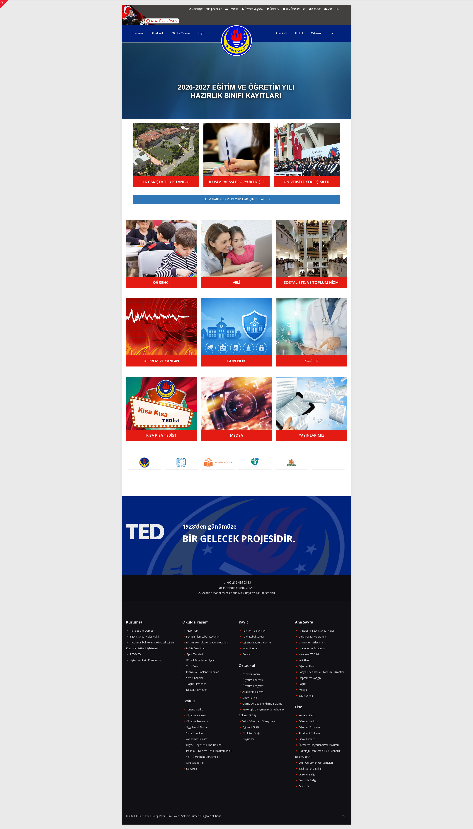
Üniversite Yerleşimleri (312, 642)
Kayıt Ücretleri (250, 648)
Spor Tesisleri (195, 654)
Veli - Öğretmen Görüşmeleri (203, 756)
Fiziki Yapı (192, 630)
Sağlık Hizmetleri (196, 684)
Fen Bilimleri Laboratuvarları (203, 636)
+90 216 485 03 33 (239, 583)
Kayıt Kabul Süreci (253, 636)
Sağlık (302, 684)
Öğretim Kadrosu (196, 715)
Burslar (246, 654)
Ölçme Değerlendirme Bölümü (204, 745)
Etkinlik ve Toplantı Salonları (202, 672)
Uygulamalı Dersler (197, 727)
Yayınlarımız (306, 695)
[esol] (181, 480)
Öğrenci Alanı (306, 666)
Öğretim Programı (197, 721)
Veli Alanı (304, 660)
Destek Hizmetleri (196, 689)
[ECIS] (181, 463)
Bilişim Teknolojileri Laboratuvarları (207, 642)
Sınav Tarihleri (194, 733)
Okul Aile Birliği (195, 762)
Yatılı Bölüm (193, 666)
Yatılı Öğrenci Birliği (310, 768)
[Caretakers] (291, 463)
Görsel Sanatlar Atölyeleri (201, 660)
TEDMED (135, 654)
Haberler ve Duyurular (313, 648)
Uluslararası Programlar (313, 636)
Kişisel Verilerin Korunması (145, 660)
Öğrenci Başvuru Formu (256, 642)
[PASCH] (328, 463)
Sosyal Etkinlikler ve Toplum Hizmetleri (322, 672)
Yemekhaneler (194, 678)
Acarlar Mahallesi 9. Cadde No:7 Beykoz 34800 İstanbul (238, 593)
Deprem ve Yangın (310, 678)
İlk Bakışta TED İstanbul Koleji (316, 630)
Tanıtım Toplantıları (254, 630)
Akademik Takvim (196, 739)
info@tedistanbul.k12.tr (239, 588)
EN (337, 9)
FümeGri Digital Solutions (206, 816)
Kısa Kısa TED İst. (309, 654)
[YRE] (255, 463)
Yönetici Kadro (194, 709)
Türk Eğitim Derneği (142, 630)
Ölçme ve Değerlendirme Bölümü (262, 703)
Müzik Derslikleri (195, 648)
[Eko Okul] (218, 463)
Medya (303, 689)
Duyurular (192, 768)
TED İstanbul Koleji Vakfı (144, 636)
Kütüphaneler (214, 9)
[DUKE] (144, 480)
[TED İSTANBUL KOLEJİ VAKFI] (236, 40)
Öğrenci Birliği (250, 727)
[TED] (144, 463)
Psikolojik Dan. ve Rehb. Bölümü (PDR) (209, 751)
